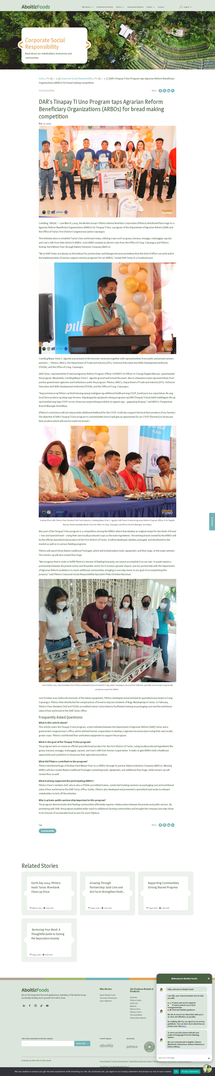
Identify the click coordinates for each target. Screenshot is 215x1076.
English (186, 7)
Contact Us (212, 521)
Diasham (133, 997)
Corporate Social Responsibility (45, 43)
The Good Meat (136, 1015)
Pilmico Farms (136, 1012)
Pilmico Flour (135, 1009)
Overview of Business (108, 998)
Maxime (133, 1006)
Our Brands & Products (105, 7)
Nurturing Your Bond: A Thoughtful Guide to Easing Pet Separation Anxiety (49, 940)
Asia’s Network (106, 1001)
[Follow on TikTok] (41, 1005)
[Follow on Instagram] (35, 1005)
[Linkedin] (168, 90)
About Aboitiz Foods (108, 995)
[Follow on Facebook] (29, 1005)
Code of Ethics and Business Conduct (141, 1061)
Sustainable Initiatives (135, 7)
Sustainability (47, 90)
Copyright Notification (184, 1061)
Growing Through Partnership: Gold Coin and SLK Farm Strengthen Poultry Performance (107, 893)
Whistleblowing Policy (160, 1061)
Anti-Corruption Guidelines (120, 1061)
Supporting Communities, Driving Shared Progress (165, 893)
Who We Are (86, 7)
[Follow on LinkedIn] (24, 1005)
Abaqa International (138, 1018)
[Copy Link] (172, 90)
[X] (164, 90)
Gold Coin (134, 1003)
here (184, 1026)
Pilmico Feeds (135, 1000)
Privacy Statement (105, 1061)
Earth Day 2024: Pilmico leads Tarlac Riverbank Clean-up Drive (49, 893)
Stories (118, 7)
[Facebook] (160, 90)
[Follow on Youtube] (47, 1005)
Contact (161, 7)
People (149, 7)
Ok (176, 1071)
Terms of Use (172, 1061)
